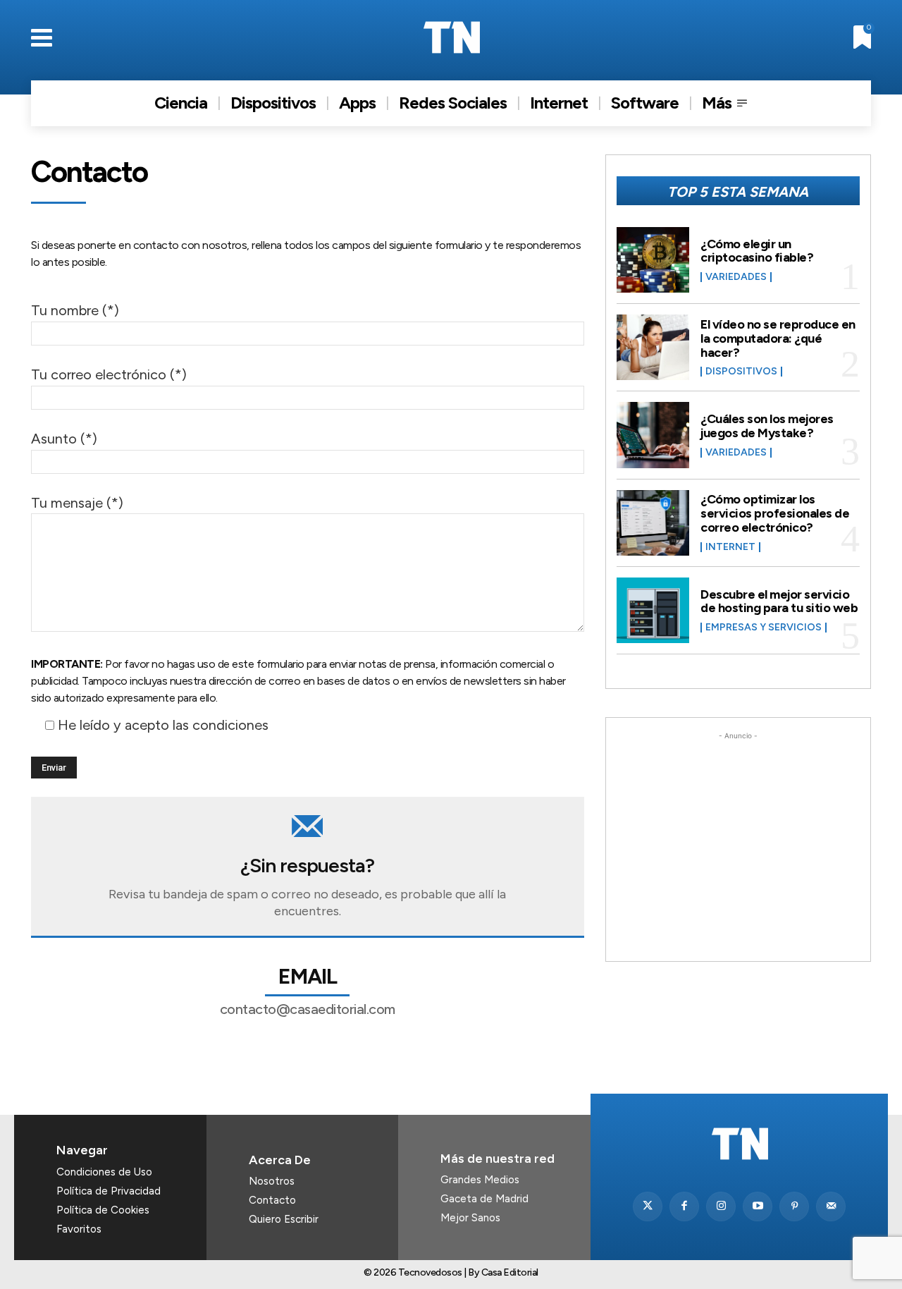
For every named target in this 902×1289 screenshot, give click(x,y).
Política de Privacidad (108, 1191)
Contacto (272, 1200)
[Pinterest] (794, 1206)
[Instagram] (721, 1206)
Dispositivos (741, 372)
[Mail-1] (831, 1206)
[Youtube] (757, 1206)
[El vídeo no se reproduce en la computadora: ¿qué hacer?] (653, 347)
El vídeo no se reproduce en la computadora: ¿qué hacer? (777, 338)
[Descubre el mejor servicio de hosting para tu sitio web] (653, 610)
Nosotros (272, 1181)
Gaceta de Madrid (484, 1198)
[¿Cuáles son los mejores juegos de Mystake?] (653, 435)
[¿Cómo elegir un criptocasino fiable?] (653, 260)
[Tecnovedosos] (451, 37)
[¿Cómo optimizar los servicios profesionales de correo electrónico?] (653, 523)
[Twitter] (647, 1206)
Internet (730, 547)
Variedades (736, 277)
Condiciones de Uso (104, 1172)
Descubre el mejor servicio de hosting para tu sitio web (779, 601)
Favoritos (78, 1229)
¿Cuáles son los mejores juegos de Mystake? (767, 426)
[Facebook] (684, 1206)
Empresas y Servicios (763, 628)
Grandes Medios (479, 1179)
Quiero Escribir (284, 1219)
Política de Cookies (102, 1210)
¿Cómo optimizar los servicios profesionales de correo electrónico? (774, 513)
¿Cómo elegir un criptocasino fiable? (756, 251)
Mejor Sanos (470, 1217)
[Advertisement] (738, 831)
